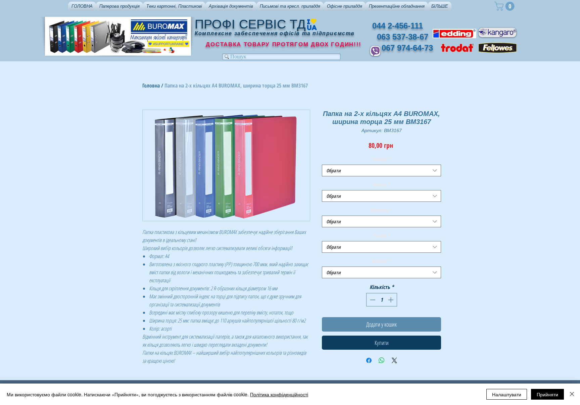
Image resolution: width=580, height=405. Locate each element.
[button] (119, 6)
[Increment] (391, 299)
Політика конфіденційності (279, 394)
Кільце (381, 184)
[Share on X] (394, 360)
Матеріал (381, 210)
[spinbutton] (382, 299)
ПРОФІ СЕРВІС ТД (250, 24)
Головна (151, 85)
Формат (381, 261)
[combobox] (381, 170)
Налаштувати (506, 394)
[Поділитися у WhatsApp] (382, 360)
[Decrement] (372, 299)
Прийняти (547, 394)
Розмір (381, 235)
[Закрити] (572, 394)
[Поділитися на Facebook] (369, 360)
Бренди (381, 159)
